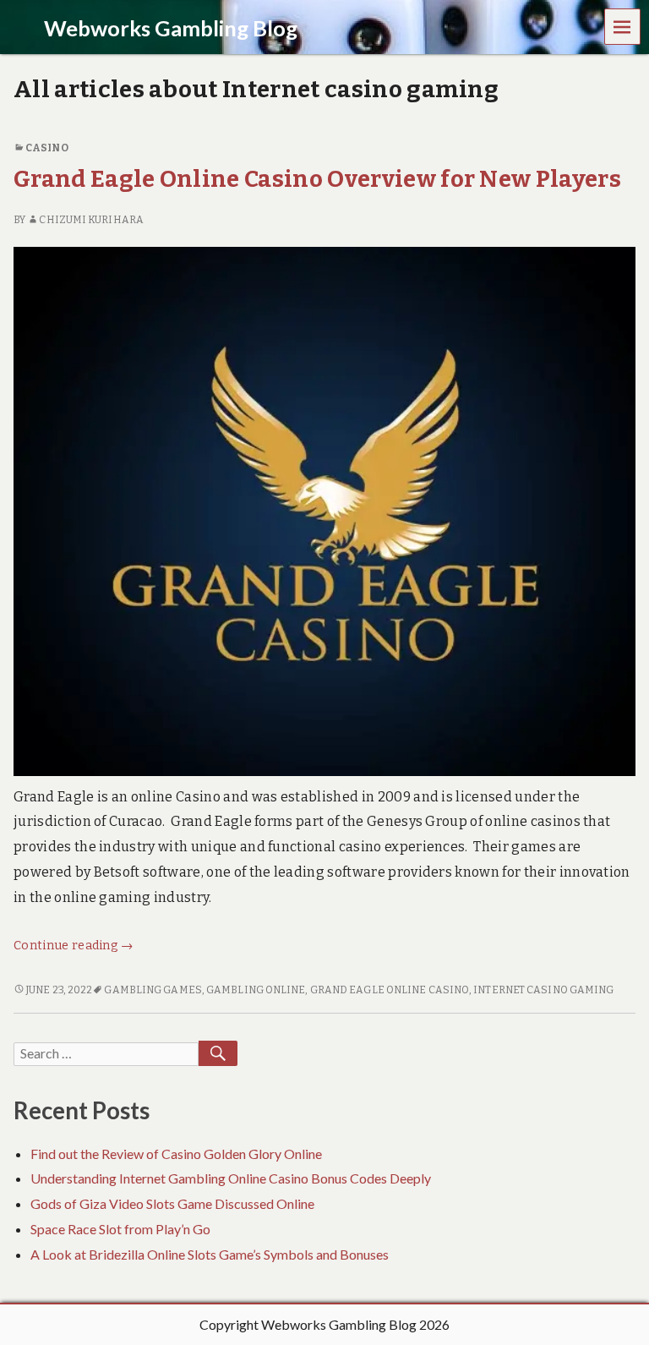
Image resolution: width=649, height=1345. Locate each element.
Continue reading (74, 945)
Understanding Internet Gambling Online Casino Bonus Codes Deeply (230, 1178)
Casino (46, 148)
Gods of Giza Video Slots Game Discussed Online (172, 1203)
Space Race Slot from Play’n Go (120, 1229)
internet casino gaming (543, 990)
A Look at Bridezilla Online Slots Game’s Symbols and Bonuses (209, 1254)
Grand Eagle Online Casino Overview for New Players (317, 179)
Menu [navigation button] (623, 26)
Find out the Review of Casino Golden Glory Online (176, 1153)
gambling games (152, 990)
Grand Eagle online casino (389, 990)
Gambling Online (255, 990)
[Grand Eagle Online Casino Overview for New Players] (324, 510)
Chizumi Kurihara (91, 220)
